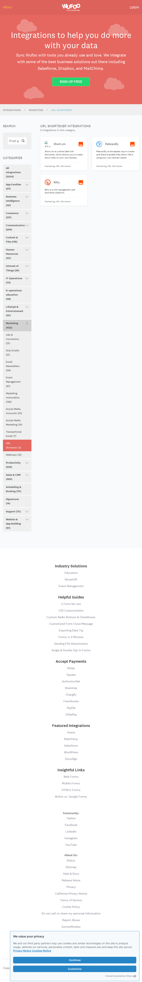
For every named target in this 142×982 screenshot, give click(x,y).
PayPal (71, 708)
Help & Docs (71, 874)
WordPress (71, 752)
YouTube (71, 845)
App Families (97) (13, 186)
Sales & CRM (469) (13, 477)
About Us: (71, 855)
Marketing (36, 110)
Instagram (71, 838)
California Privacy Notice (71, 894)
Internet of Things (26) (12, 268)
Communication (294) (15, 227)
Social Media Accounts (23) (14, 411)
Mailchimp (71, 739)
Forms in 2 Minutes (71, 637)
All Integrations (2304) (13, 172)
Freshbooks (71, 701)
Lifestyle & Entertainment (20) (14, 311)
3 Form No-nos (71, 604)
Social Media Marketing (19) (14, 422)
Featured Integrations (71, 725)
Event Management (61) (13, 382)
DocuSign (71, 759)
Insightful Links (71, 770)
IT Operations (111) (14, 280)
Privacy (71, 887)
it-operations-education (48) (14, 295)
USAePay (71, 714)
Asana (71, 732)
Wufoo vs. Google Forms (71, 797)
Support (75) (13, 511)
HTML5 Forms (71, 790)
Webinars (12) (13, 454)
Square (71, 675)
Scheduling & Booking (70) (13, 489)
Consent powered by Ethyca (118, 976)
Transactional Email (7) (13, 434)
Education (71, 573)
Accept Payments (71, 661)
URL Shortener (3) (13, 445)
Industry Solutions (71, 566)
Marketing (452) (12, 325)
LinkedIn (71, 831)
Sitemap (71, 867)
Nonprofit (71, 579)
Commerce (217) (12, 215)
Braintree (71, 688)
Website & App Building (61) (13, 524)
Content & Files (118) (12, 239)
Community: (71, 813)
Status (71, 860)
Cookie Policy (71, 907)
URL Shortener (61, 110)
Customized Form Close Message (71, 624)
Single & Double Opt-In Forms (71, 650)
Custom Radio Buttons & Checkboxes (71, 617)
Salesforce (71, 746)
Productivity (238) (13, 465)
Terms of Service (71, 900)
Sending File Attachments (71, 644)
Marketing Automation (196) (13, 397)
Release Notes (71, 880)
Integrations (12, 110)
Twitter (71, 818)
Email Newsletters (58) (13, 366)
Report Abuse (71, 920)
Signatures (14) (12, 501)
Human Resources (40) (12, 254)
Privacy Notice (22, 950)
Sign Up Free (71, 81)
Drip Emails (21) (12, 352)
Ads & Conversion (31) (12, 339)
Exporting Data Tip (71, 630)
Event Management (71, 586)
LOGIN (134, 7)
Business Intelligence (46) (13, 201)
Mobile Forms (71, 783)
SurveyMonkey (71, 927)
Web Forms (71, 777)
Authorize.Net (71, 681)
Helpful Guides (71, 597)
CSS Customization (71, 610)
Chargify (71, 695)
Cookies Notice (41, 950)
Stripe (71, 668)
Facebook (71, 825)
